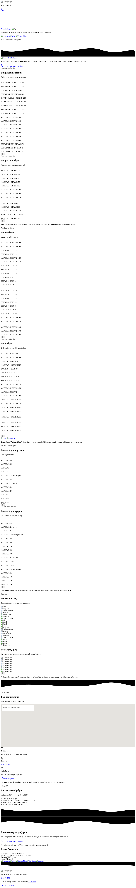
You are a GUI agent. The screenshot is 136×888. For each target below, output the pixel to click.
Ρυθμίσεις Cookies (7, 885)
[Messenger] (5, 36)
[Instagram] (14, 58)
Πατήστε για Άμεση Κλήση (13, 66)
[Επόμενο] (4, 154)
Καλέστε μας (7, 29)
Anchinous (32, 882)
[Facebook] (5, 58)
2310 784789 (5, 764)
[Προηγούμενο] (2, 154)
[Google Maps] (21, 36)
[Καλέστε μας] (2, 10)
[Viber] (13, 36)
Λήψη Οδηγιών (8, 779)
